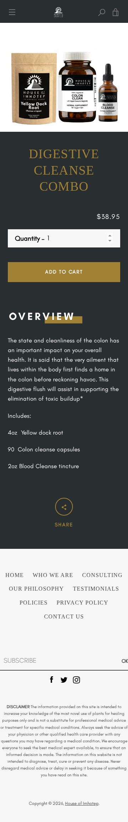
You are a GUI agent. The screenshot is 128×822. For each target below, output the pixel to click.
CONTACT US (64, 616)
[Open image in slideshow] (64, 77)
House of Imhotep (81, 803)
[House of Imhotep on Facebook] (51, 678)
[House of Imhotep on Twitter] (64, 678)
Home (14, 575)
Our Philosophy (36, 589)
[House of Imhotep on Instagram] (76, 678)
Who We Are (53, 575)
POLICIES (34, 603)
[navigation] (12, 12)
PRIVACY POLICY (82, 603)
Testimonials (96, 589)
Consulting (102, 575)
